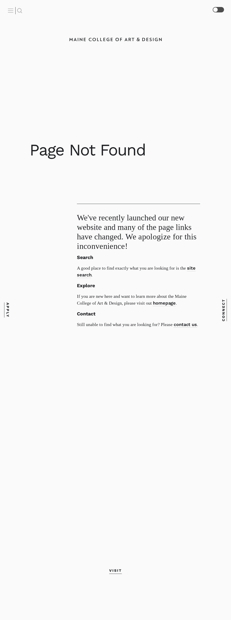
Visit (115, 570)
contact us (185, 324)
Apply (7, 310)
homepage (164, 303)
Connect (223, 310)
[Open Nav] (11, 10)
